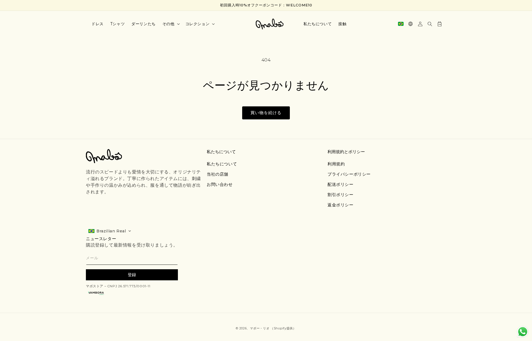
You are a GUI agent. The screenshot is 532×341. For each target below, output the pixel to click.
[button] (170, 24)
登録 (132, 274)
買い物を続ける (266, 112)
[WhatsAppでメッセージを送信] (522, 331)
